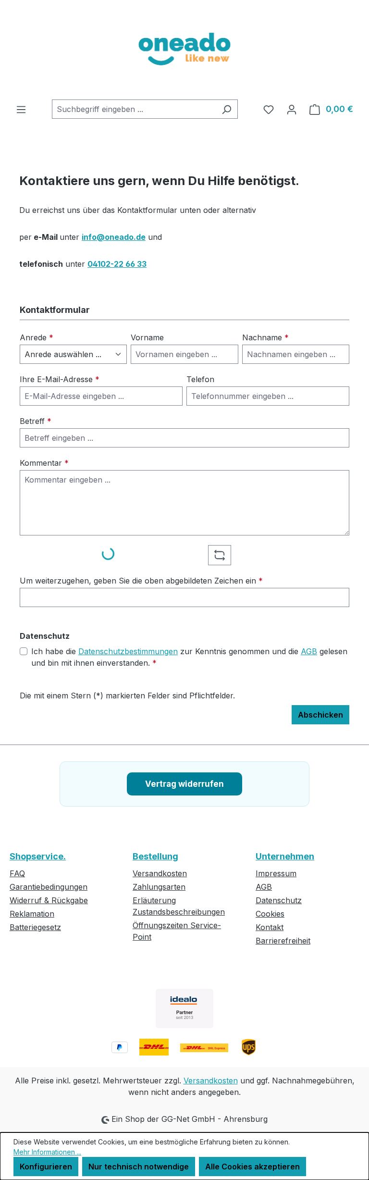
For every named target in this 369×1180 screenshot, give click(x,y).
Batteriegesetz (35, 927)
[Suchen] (226, 109)
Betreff (35, 421)
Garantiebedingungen (48, 887)
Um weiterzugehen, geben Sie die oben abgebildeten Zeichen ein (141, 580)
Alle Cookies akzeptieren (252, 1166)
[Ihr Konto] (291, 109)
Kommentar (44, 463)
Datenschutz (279, 900)
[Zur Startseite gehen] (184, 50)
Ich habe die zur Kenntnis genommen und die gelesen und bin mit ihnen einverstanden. (189, 657)
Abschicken (320, 715)
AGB (309, 651)
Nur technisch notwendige (138, 1166)
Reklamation (32, 914)
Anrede (36, 337)
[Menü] (21, 109)
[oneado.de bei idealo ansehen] (184, 1008)
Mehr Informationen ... (47, 1152)
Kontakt (269, 927)
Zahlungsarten (159, 887)
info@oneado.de (114, 237)
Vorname (147, 337)
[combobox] (134, 109)
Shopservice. (38, 856)
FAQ (17, 873)
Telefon (200, 379)
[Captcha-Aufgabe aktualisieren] (219, 555)
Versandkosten (160, 873)
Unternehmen (285, 856)
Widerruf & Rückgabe (49, 900)
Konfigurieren (46, 1166)
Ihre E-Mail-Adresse (59, 379)
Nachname (265, 337)
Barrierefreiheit (283, 940)
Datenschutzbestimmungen (128, 651)
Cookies (270, 914)
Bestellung (155, 856)
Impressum (276, 873)
